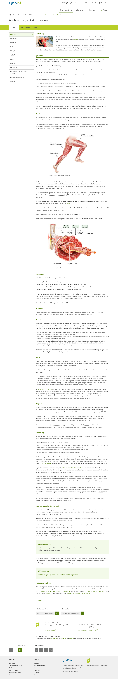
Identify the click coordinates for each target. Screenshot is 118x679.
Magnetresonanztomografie (57, 195)
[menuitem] (14, 27)
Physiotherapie (46, 463)
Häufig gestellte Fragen (15, 672)
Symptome (13, 38)
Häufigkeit (13, 51)
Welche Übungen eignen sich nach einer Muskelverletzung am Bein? (58, 575)
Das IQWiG (12, 663)
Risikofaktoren (14, 47)
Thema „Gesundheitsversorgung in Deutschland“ (55, 591)
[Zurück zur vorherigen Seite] (11, 650)
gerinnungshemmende (45, 389)
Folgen (12, 59)
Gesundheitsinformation (15, 665)
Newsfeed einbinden (39, 665)
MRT (68, 195)
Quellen (12, 82)
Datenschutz (37, 670)
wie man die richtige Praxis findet (95, 591)
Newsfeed (63, 639)
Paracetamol (88, 468)
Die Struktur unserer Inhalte (16, 668)
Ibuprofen (98, 468)
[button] (103, 3)
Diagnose (13, 63)
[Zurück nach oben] (107, 656)
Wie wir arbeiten (13, 670)
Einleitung (13, 34)
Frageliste (48, 593)
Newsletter (53, 639)
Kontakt (36, 668)
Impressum (12, 675)
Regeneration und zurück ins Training (18, 72)
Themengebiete (66, 10)
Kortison (100, 492)
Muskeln (75, 39)
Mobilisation (100, 328)
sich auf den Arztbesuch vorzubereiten (78, 593)
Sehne (68, 203)
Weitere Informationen (17, 78)
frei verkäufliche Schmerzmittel (72, 468)
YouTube (71, 639)
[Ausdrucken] (20, 650)
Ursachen (13, 43)
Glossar (36, 675)
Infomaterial (37, 672)
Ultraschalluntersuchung (57, 425)
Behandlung (13, 67)
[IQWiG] (67, 660)
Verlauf (12, 55)
